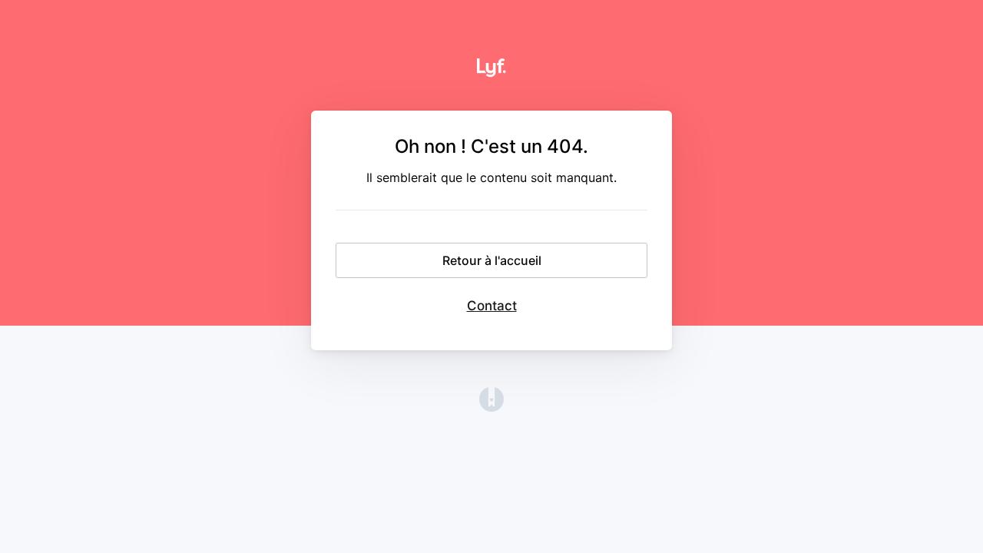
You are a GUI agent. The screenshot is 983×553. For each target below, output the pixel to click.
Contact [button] (492, 305)
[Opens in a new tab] (491, 407)
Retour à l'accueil (491, 260)
